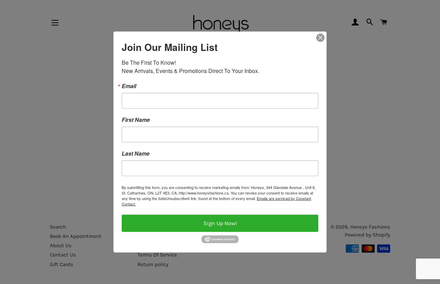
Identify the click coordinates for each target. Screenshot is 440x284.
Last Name (136, 153)
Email (129, 85)
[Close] (320, 37)
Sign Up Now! (220, 223)
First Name (136, 119)
